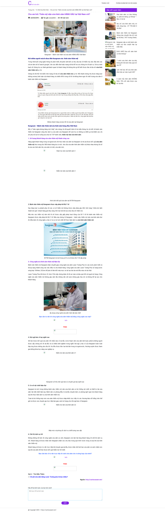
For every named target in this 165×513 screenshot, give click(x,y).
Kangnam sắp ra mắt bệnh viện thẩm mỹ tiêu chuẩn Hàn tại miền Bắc (127, 44)
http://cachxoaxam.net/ (94, 480)
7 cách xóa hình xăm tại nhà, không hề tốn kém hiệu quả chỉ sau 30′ (127, 63)
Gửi (65, 503)
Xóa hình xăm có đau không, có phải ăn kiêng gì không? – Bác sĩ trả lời (127, 17)
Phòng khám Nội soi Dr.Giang (126, 3)
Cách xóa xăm (33, 4)
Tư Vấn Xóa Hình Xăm (42, 10)
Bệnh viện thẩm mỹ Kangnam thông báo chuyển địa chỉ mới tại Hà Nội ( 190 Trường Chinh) (127, 35)
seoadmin (52, 18)
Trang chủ (105, 3)
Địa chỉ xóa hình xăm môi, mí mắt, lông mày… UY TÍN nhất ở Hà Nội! (127, 26)
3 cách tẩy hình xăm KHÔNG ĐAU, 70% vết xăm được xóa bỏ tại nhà (127, 81)
